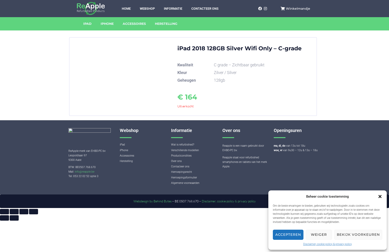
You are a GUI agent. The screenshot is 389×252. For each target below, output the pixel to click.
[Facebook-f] (260, 8)
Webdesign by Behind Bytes (152, 201)
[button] (380, 196)
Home (126, 8)
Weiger (319, 234)
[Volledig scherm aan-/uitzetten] (14, 211)
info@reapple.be (84, 171)
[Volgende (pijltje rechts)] (14, 218)
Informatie (173, 8)
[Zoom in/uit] (4, 211)
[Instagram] (265, 8)
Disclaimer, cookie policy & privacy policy (327, 244)
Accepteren (288, 234)
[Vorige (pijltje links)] (4, 218)
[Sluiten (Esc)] (33, 211)
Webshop (147, 8)
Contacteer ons (205, 8)
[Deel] (23, 211)
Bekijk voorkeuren (358, 234)
